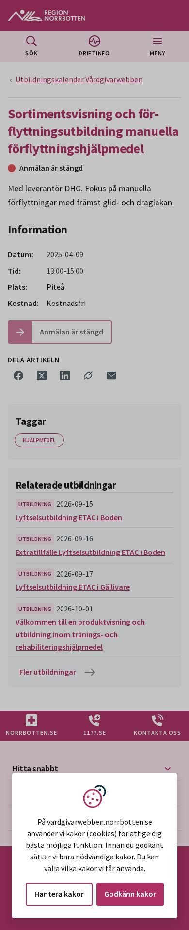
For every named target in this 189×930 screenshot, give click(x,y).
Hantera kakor (59, 894)
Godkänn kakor (130, 894)
